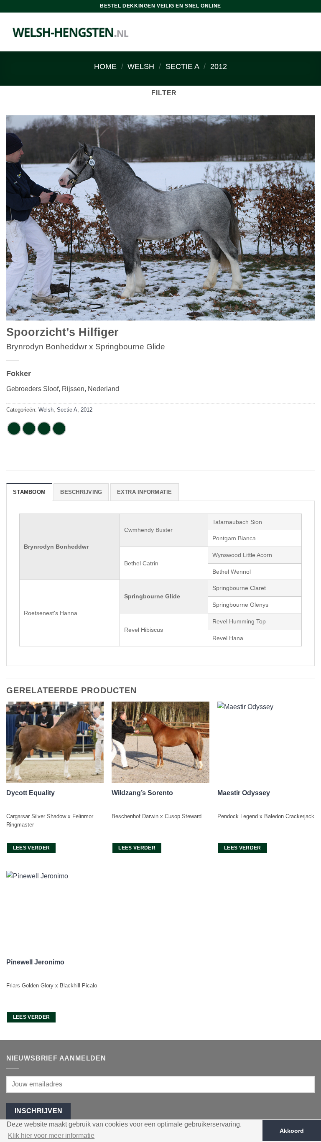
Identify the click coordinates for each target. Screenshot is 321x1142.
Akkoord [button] (292, 1130)
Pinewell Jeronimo (35, 962)
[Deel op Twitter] (44, 428)
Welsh (140, 66)
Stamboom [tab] (29, 492)
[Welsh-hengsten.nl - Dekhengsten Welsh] (71, 32)
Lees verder (31, 847)
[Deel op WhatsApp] (14, 428)
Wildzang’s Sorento (142, 792)
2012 (218, 66)
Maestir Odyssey (243, 792)
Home (105, 66)
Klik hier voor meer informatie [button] (51, 1135)
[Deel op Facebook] (29, 428)
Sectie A (182, 66)
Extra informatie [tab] (144, 492)
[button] (160, 93)
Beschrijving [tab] (81, 492)
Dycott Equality (30, 792)
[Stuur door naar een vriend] (59, 428)
